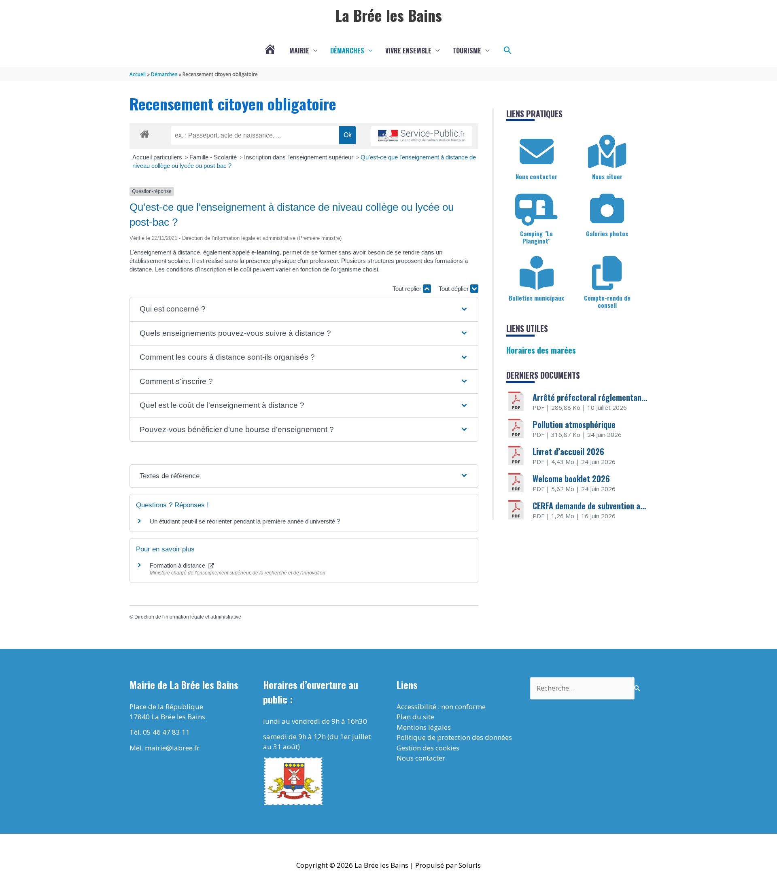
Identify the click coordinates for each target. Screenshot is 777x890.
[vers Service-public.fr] (421, 136)
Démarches (347, 50)
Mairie (299, 50)
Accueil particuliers (158, 157)
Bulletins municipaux (536, 297)
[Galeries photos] (607, 209)
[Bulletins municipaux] (537, 273)
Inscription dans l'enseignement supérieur (299, 157)
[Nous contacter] (537, 152)
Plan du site (415, 716)
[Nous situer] (607, 152)
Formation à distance (178, 565)
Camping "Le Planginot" (536, 237)
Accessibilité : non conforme (441, 706)
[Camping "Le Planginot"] (537, 209)
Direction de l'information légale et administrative (187, 617)
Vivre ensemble (408, 50)
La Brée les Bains (388, 15)
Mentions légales (424, 727)
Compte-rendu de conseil (607, 301)
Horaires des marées (541, 350)
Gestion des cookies (428, 747)
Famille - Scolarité (213, 157)
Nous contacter (536, 176)
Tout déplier (454, 288)
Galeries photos (607, 233)
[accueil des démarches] (145, 132)
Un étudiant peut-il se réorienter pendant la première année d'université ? (245, 521)
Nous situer (607, 176)
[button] (508, 50)
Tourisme (466, 50)
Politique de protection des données (454, 737)
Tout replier (408, 288)
